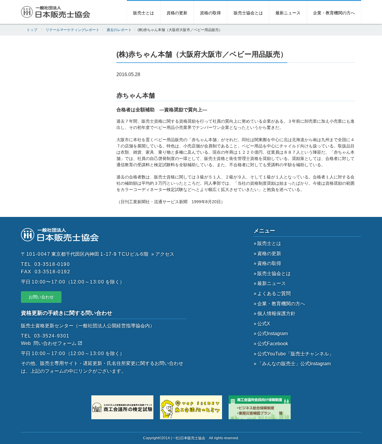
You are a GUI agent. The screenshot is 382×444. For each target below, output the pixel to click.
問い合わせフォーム (55, 343)
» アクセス (162, 254)
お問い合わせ (41, 297)
